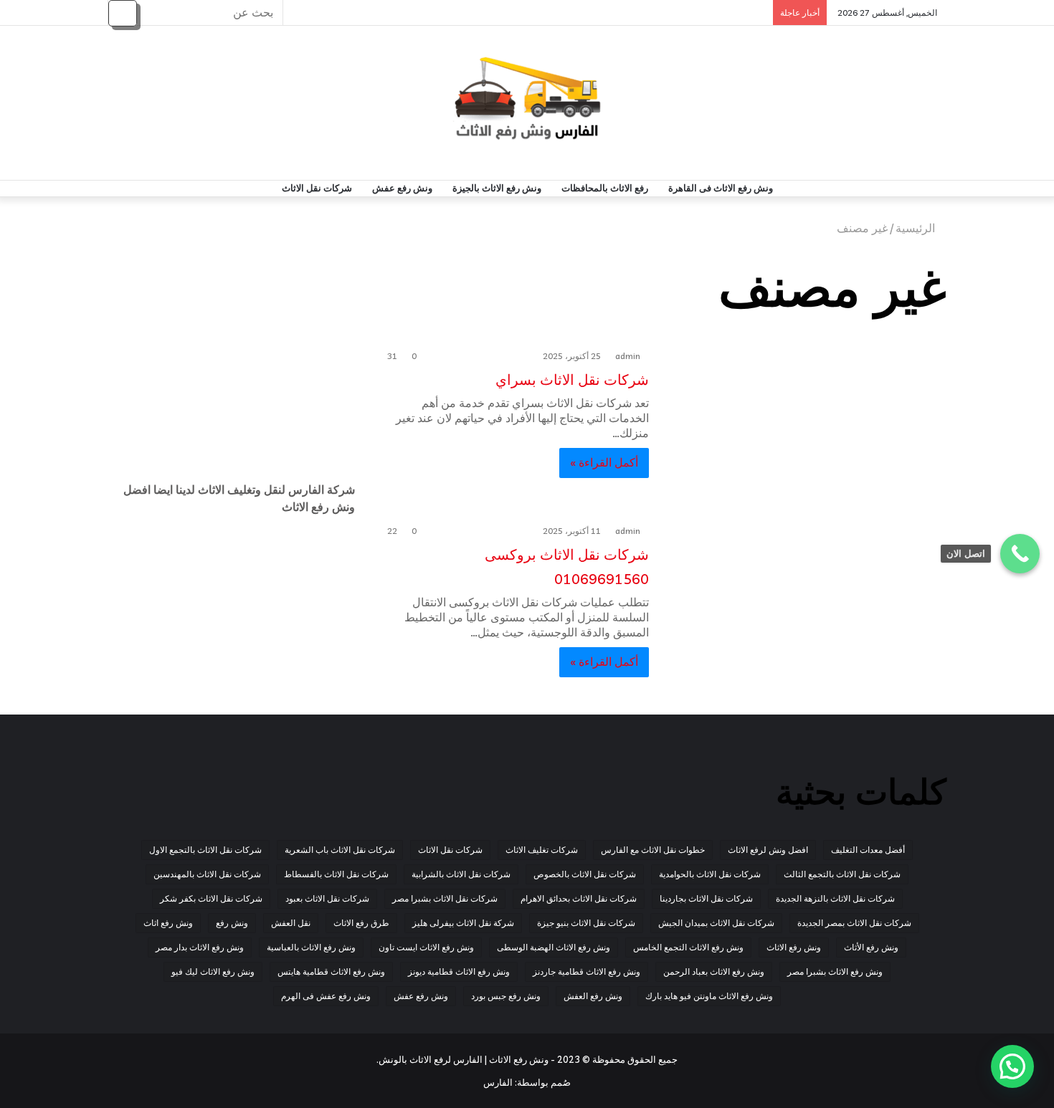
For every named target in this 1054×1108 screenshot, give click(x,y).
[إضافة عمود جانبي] (301, 12)
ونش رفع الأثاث (871, 947)
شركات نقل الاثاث (317, 188)
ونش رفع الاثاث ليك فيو (213, 971)
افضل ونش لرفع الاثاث (768, 849)
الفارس (498, 1082)
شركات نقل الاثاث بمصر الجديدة (854, 922)
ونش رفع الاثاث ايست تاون (426, 947)
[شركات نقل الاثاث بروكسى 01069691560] (806, 600)
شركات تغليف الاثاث (541, 849)
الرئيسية (917, 228)
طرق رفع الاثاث (361, 922)
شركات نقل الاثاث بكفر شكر (211, 898)
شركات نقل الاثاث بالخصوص (584, 874)
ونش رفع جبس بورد (506, 995)
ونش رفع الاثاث (793, 947)
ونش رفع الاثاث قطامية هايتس (331, 971)
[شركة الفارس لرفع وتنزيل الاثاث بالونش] (527, 102)
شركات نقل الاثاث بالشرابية (461, 874)
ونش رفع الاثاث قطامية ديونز (459, 971)
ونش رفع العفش (593, 995)
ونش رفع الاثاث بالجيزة (496, 188)
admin (627, 355)
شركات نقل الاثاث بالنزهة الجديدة (835, 898)
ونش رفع (232, 922)
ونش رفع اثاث (168, 922)
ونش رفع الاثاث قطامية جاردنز (586, 971)
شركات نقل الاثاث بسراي (570, 379)
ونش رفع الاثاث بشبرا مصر (835, 971)
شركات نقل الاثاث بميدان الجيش (716, 922)
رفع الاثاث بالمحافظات (604, 188)
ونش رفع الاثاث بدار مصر (200, 947)
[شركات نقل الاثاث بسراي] (806, 425)
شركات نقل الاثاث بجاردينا (706, 898)
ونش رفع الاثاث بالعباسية (311, 947)
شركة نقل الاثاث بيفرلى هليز (463, 922)
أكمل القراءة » (604, 462)
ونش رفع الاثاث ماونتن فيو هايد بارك (709, 995)
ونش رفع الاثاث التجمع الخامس (688, 947)
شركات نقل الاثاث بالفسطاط (336, 874)
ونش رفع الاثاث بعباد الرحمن (713, 971)
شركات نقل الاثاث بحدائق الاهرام (579, 898)
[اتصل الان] (1020, 553)
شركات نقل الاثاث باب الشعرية (340, 849)
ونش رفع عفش (402, 188)
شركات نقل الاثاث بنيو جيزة (586, 922)
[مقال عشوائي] (322, 12)
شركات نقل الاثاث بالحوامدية (710, 874)
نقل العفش (290, 922)
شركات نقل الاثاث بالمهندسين (207, 874)
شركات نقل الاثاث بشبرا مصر (445, 898)
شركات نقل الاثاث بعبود (327, 898)
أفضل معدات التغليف (868, 849)
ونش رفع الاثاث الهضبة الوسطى (553, 947)
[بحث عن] (122, 13)
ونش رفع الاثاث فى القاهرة (720, 188)
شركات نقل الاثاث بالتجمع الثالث (842, 874)
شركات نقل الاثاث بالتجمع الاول (205, 849)
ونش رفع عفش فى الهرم (326, 995)
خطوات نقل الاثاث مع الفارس (653, 849)
